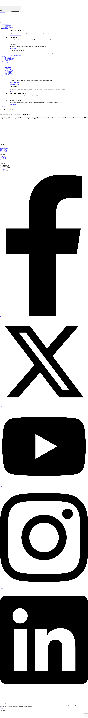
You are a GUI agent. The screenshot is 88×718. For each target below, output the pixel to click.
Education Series (8, 62)
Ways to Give (5, 64)
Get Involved (4, 75)
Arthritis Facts (7, 26)
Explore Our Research (14, 41)
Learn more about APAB (14, 82)
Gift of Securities (8, 72)
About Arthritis (5, 24)
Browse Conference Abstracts (15, 55)
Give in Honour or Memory (10, 68)
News (3, 106)
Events (3, 56)
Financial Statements (4, 159)
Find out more (12, 91)
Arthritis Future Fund (9, 71)
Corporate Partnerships (9, 70)
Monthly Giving (8, 67)
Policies (1, 708)
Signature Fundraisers (9, 59)
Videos (6, 63)
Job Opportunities (3, 151)
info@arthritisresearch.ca (4, 169)
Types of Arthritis (8, 25)
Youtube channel (73, 140)
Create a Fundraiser (8, 73)
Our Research (5, 28)
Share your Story (13, 104)
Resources (4, 61)
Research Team (3, 149)
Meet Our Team (13, 48)
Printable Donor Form (9, 74)
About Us (2, 147)
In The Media (2, 160)
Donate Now (7, 66)
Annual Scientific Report (4, 158)
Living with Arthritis (9, 27)
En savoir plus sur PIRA (14, 84)
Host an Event (7, 60)
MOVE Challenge (8, 57)
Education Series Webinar (10, 58)
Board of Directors (3, 150)
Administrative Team (4, 148)
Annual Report (3, 157)
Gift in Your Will (8, 69)
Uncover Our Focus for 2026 (15, 35)
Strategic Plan (2, 156)
